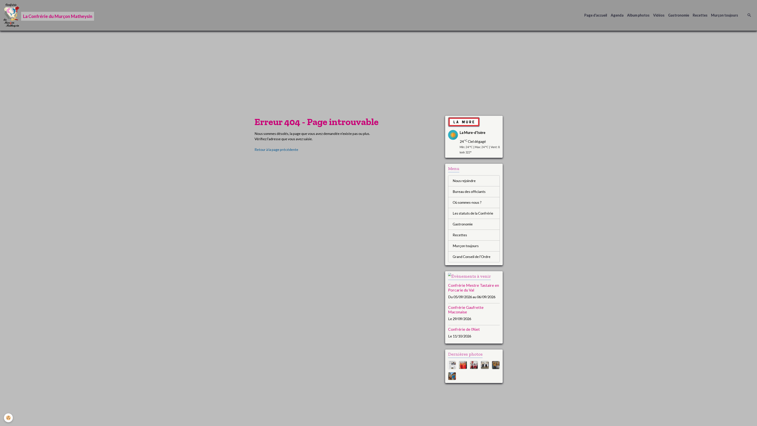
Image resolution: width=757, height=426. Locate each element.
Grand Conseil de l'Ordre (471, 256)
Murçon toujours (724, 15)
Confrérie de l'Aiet (464, 329)
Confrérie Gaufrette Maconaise (466, 309)
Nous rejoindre (464, 180)
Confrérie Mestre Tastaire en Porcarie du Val (473, 287)
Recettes (700, 15)
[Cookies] (8, 417)
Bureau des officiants (469, 191)
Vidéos (659, 15)
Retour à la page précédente (276, 149)
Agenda (617, 15)
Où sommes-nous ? (467, 202)
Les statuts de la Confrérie (473, 213)
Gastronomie (678, 15)
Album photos (638, 15)
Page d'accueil (595, 15)
